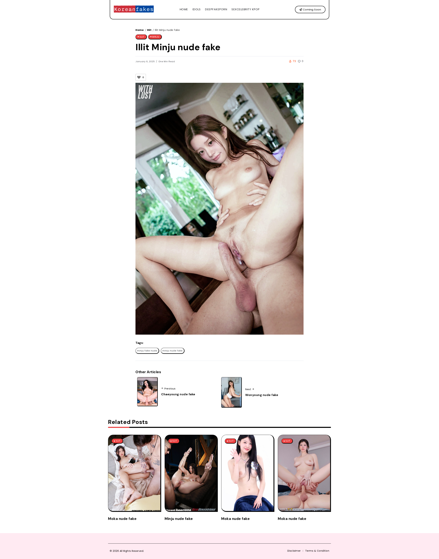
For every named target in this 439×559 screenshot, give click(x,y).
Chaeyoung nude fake (178, 394)
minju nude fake (172, 350)
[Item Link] (134, 473)
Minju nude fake (179, 518)
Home (139, 30)
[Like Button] (138, 77)
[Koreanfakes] (134, 9)
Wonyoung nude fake (261, 395)
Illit (149, 30)
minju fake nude (147, 350)
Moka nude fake (122, 518)
